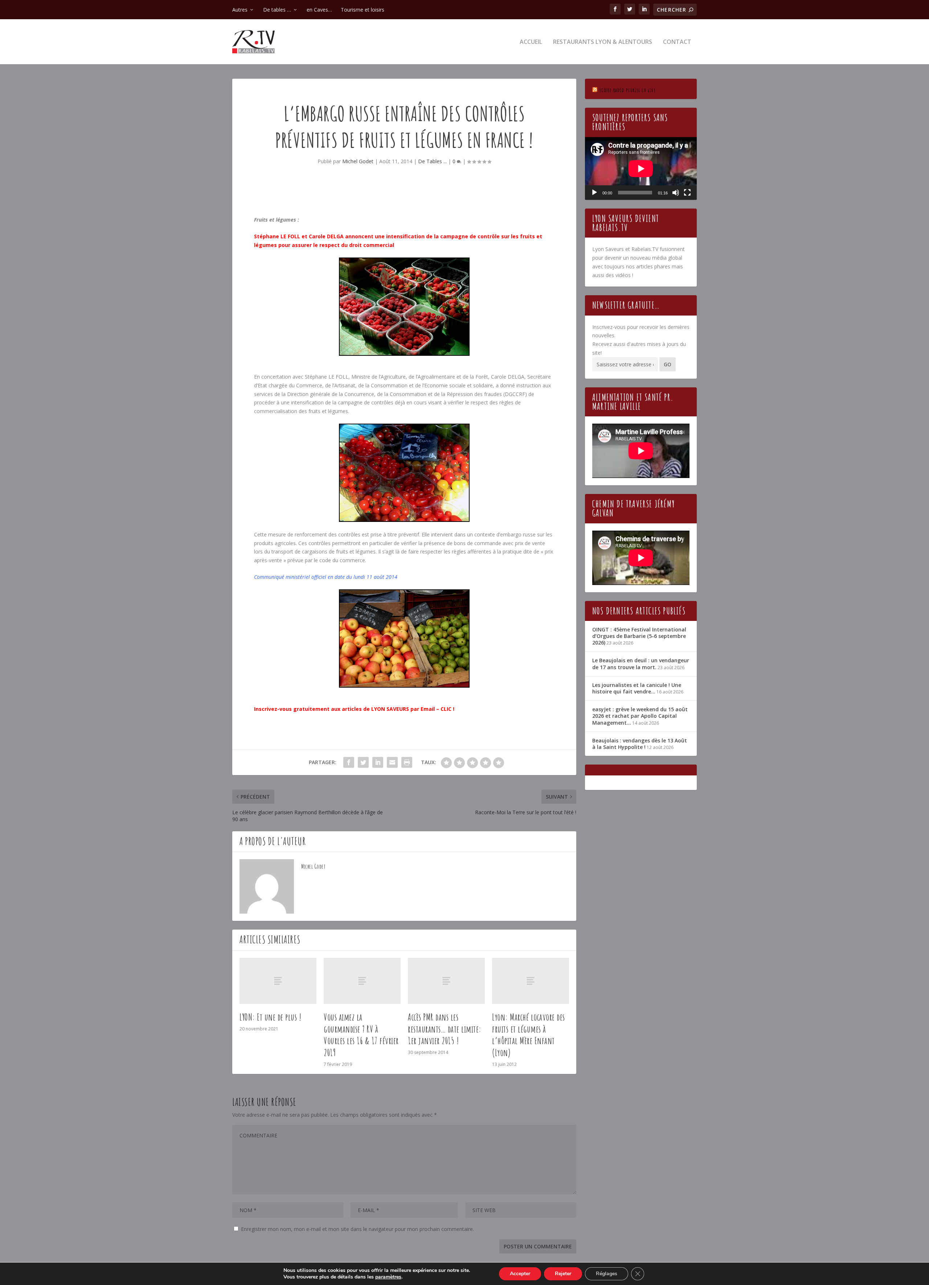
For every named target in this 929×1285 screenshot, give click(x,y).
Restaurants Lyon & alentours (602, 42)
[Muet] (675, 192)
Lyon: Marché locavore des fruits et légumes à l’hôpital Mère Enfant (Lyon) (528, 1034)
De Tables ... (432, 161)
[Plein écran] (687, 192)
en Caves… (319, 9)
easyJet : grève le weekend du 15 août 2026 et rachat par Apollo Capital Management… (640, 716)
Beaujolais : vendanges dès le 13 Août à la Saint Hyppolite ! (639, 743)
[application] (641, 168)
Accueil (531, 42)
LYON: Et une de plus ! (270, 1017)
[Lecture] (594, 192)
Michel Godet (357, 161)
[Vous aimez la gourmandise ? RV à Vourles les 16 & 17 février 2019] (362, 981)
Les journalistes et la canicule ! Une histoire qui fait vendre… (636, 688)
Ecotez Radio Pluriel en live (627, 90)
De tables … (277, 9)
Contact (677, 42)
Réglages (606, 1273)
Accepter (520, 1273)
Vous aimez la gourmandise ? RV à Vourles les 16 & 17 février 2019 (361, 1034)
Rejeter (563, 1273)
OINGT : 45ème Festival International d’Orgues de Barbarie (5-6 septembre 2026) (639, 636)
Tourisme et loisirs (362, 9)
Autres (239, 9)
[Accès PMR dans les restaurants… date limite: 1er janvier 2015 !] (446, 981)
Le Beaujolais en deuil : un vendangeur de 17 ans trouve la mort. (640, 663)
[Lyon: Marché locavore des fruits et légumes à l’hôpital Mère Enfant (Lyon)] (530, 981)
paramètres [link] (388, 1276)
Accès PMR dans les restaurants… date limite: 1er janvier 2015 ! (445, 1029)
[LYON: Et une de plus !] (278, 981)
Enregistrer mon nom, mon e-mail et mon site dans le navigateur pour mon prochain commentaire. (357, 1229)
